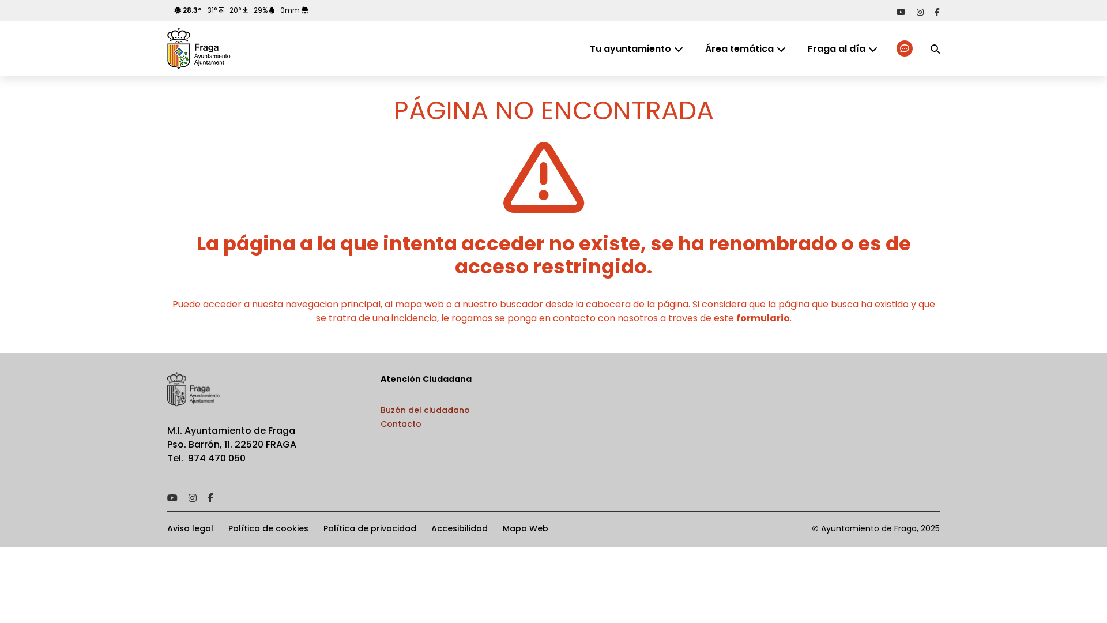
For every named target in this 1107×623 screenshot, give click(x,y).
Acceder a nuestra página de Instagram (920, 12)
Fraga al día (836, 48)
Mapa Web (525, 528)
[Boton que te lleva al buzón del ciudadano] (905, 48)
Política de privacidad (369, 528)
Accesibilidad (459, 528)
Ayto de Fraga (199, 49)
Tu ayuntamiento (630, 48)
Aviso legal (190, 528)
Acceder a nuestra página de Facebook (937, 12)
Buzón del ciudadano (425, 410)
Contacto (401, 424)
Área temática (739, 48)
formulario (763, 318)
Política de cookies (268, 528)
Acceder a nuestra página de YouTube (901, 12)
